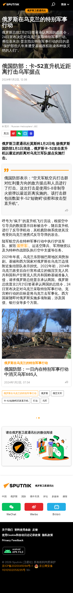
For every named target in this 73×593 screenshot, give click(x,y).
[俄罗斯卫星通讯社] (11, 6)
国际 (23, 496)
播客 (65, 496)
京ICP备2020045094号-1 (17, 566)
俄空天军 (57, 393)
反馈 (35, 529)
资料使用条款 (22, 529)
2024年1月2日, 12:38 (14, 79)
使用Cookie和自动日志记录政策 (21, 535)
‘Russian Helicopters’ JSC (24, 126)
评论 (45, 496)
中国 (4, 496)
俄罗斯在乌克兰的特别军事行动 (26, 362)
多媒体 (55, 496)
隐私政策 (47, 535)
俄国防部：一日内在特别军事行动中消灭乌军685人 (36, 372)
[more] (66, 210)
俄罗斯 (44, 393)
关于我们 (7, 529)
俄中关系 (34, 496)
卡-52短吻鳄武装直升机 (16, 400)
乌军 (44, 400)
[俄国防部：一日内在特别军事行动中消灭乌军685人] (36, 334)
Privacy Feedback (12, 540)
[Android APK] (14, 551)
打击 (35, 400)
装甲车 (22, 245)
